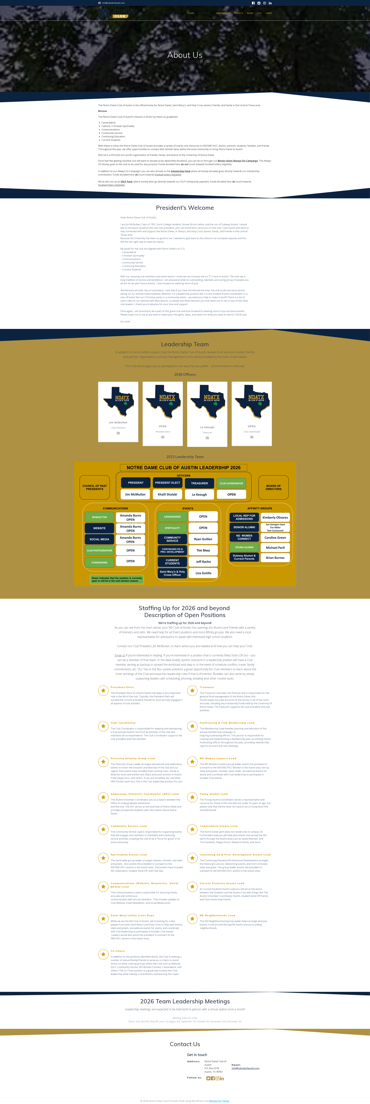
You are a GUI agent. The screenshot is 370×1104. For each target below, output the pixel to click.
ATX (259, 13)
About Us (204, 13)
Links (269, 13)
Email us (120, 655)
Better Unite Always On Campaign (238, 160)
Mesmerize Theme (219, 1101)
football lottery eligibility (168, 174)
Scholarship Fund (180, 171)
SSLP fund (126, 181)
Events (238, 13)
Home (191, 13)
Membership (223, 13)
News (250, 13)
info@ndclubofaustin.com (245, 1068)
